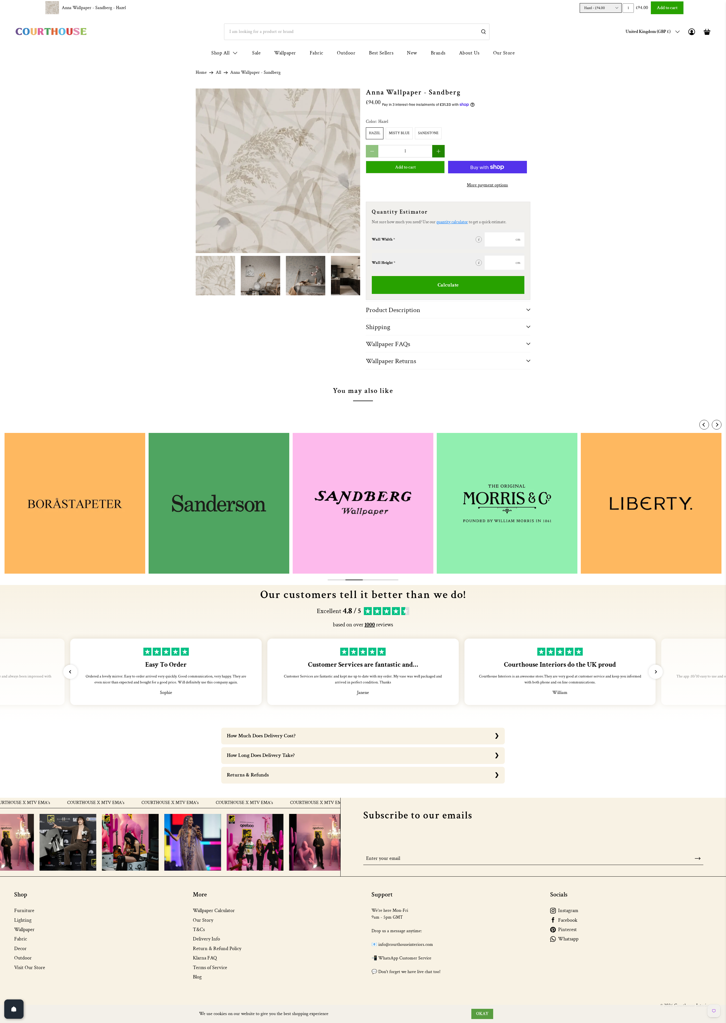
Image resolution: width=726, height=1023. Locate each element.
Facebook (567, 920)
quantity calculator (452, 222)
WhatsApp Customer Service (404, 958)
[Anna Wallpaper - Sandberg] (278, 171)
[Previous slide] (704, 425)
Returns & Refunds (248, 774)
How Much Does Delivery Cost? (261, 735)
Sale (256, 53)
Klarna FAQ (205, 958)
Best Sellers (381, 53)
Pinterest (567, 929)
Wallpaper (285, 53)
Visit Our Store (29, 967)
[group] (75, 503)
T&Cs (199, 929)
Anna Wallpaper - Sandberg (94, 8)
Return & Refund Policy (217, 948)
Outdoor (346, 53)
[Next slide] (716, 425)
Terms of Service (210, 967)
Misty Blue (399, 133)
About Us (469, 53)
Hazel (374, 133)
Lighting (22, 920)
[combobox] (356, 32)
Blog (197, 977)
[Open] (14, 1009)
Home (201, 72)
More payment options (487, 185)
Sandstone (428, 133)
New (412, 53)
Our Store (504, 53)
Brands (438, 53)
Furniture (24, 910)
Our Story (203, 920)
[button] (70, 672)
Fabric (316, 53)
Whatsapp (568, 939)
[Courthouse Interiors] (51, 31)
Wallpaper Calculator (214, 910)
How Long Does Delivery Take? (261, 755)
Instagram (568, 910)
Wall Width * (383, 239)
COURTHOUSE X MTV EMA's (66, 803)
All (218, 72)
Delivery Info (206, 939)
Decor (20, 948)
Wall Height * (383, 262)
